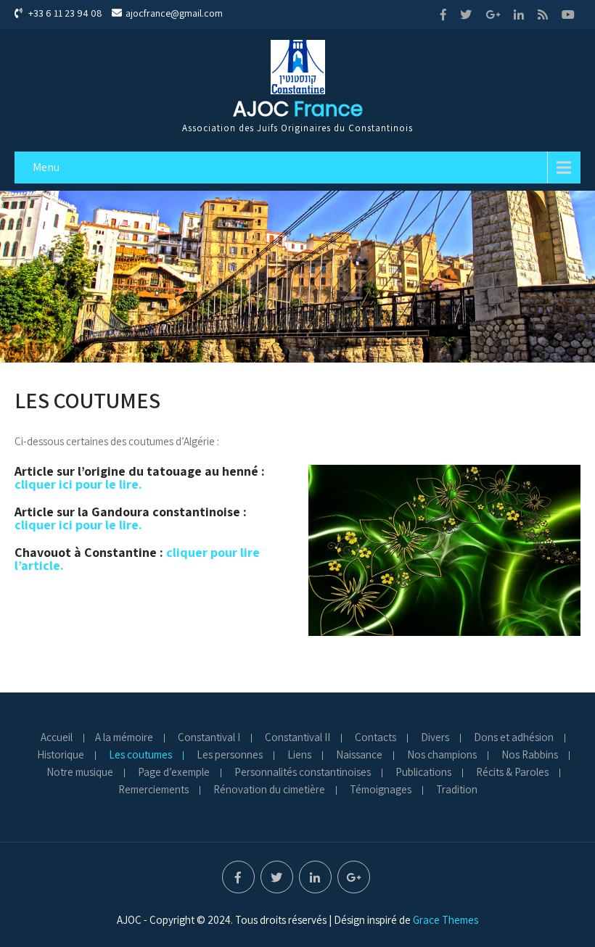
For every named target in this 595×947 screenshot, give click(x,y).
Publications (423, 773)
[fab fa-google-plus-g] (493, 14)
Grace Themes (445, 920)
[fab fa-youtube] (568, 14)
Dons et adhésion (514, 738)
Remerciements (153, 790)
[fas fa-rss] (543, 14)
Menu (46, 167)
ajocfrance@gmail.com (174, 13)
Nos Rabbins (529, 755)
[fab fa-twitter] (465, 14)
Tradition (456, 790)
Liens (299, 755)
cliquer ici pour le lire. (78, 484)
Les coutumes (140, 755)
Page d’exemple (174, 773)
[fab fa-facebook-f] (443, 14)
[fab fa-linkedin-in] (519, 14)
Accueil (57, 738)
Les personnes (230, 755)
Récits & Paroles (512, 773)
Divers (435, 738)
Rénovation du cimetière (269, 790)
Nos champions (442, 755)
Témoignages (380, 790)
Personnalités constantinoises (302, 773)
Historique (60, 755)
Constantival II (297, 738)
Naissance (359, 755)
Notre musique (79, 773)
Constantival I (209, 738)
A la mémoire (124, 738)
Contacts (375, 738)
